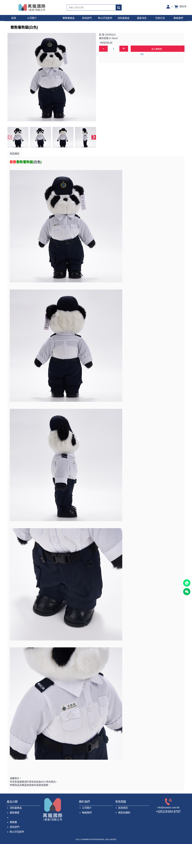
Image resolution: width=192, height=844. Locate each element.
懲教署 (13, 822)
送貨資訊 (123, 808)
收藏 (142, 54)
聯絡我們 (87, 812)
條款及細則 (124, 812)
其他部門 (14, 827)
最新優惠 (14, 812)
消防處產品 (16, 808)
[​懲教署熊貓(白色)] (52, 77)
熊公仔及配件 (17, 832)
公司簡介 (87, 808)
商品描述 (14, 153)
